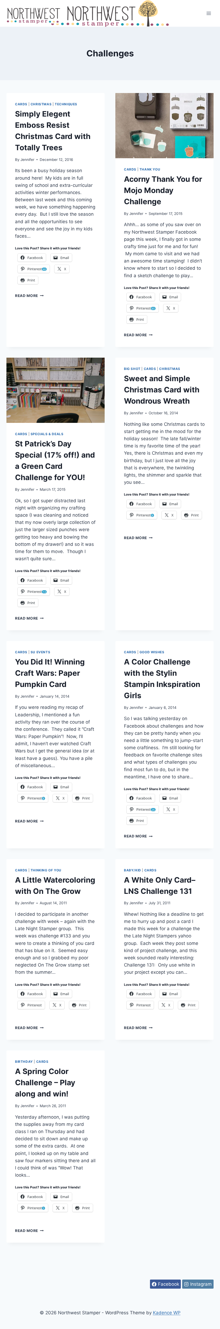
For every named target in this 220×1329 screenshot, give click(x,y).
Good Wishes (152, 652)
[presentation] (164, 125)
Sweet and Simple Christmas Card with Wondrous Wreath (161, 389)
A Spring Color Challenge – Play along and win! (45, 1082)
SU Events (40, 652)
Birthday (24, 1062)
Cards (21, 104)
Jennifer (27, 159)
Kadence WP (167, 1312)
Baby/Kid (132, 870)
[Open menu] (209, 13)
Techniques (66, 104)
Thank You (150, 169)
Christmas (41, 104)
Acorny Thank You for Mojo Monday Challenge (163, 190)
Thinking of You (46, 870)
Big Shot (132, 369)
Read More (29, 295)
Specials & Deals (47, 434)
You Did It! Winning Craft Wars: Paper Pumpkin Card (50, 673)
